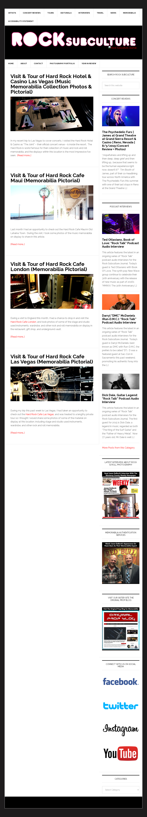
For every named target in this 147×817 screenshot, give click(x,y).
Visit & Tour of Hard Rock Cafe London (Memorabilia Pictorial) (48, 266)
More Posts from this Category (118, 447)
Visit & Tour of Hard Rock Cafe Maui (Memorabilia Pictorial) (47, 177)
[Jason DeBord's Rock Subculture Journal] (73, 35)
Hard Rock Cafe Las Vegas (40, 414)
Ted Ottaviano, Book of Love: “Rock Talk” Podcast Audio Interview (120, 243)
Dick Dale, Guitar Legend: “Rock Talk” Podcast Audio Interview (120, 398)
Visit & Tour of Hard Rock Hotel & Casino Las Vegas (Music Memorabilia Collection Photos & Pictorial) (51, 84)
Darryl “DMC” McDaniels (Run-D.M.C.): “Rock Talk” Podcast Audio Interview (119, 319)
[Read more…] (24, 155)
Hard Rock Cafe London (23, 322)
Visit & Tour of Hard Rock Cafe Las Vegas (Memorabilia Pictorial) (51, 359)
